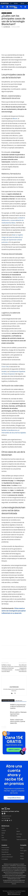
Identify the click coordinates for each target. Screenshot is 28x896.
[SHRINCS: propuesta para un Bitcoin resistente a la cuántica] (5, 706)
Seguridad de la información (14, 892)
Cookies (23, 891)
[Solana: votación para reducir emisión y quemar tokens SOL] (5, 721)
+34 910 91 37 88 (6, 818)
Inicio (3, 10)
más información (9, 870)
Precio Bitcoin (5, 852)
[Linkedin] (13, 31)
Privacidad (17, 891)
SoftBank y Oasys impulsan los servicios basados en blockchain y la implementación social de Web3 (8, 668)
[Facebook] (3, 31)
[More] (3, 655)
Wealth (18, 831)
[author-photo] (14, 684)
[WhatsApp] (10, 31)
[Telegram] (24, 31)
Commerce (4, 840)
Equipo (22, 848)
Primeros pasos (5, 847)
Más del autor (18, 700)
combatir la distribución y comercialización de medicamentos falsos (13, 220)
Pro (17, 828)
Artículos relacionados (8, 700)
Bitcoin (22, 3)
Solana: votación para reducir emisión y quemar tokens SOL (17, 721)
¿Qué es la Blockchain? (7, 856)
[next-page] (5, 727)
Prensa (22, 853)
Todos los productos (21, 839)
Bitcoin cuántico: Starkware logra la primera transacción (18, 714)
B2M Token (19, 834)
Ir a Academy (5, 859)
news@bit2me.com (6, 816)
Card (3, 837)
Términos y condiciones (8, 891)
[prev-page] (3, 727)
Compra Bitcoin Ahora (14, 798)
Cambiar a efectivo (6, 854)
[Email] (21, 31)
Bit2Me (16, 3)
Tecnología (9, 13)
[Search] (21, 7)
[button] (2, 7)
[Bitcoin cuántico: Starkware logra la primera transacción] (5, 714)
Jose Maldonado (6, 26)
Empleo (22, 858)
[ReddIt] (17, 31)
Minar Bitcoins (5, 850)
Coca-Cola (5, 366)
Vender (3, 833)
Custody (18, 836)
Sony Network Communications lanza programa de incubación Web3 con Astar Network (20, 668)
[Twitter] (6, 31)
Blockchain (7, 10)
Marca (21, 856)
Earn (3, 835)
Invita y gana (23, 850)
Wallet (3, 828)
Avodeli (4, 371)
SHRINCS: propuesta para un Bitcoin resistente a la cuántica (18, 706)
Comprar (4, 830)
